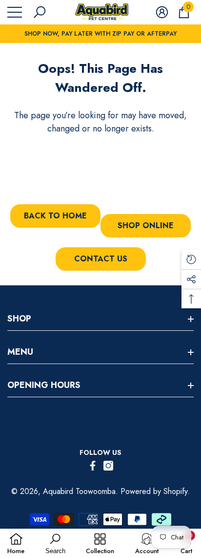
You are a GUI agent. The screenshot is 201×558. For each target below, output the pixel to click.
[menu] (14, 12)
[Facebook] (93, 466)
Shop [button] (19, 318)
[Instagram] (108, 466)
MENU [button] (20, 351)
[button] (39, 12)
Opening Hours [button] (43, 385)
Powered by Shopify (154, 491)
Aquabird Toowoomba (79, 491)
